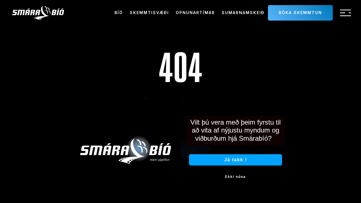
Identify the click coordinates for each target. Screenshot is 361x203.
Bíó (119, 12)
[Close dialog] (284, 104)
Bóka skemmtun (300, 12)
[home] (38, 13)
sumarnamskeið (243, 12)
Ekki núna (235, 177)
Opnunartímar (195, 12)
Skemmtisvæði (149, 12)
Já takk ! (235, 159)
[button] (345, 13)
